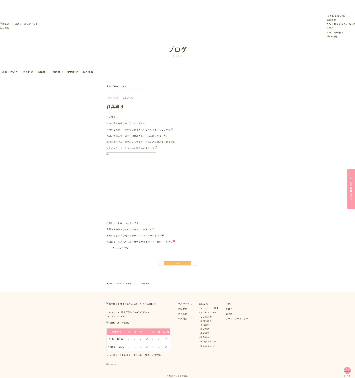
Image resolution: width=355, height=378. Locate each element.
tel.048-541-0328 (336, 16)
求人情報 (87, 71)
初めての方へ (10, 71)
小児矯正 (205, 333)
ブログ (229, 309)
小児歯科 (205, 329)
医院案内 (42, 71)
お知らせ (230, 304)
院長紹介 (27, 71)
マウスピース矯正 (209, 308)
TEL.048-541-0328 (116, 316)
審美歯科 (205, 337)
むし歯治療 (206, 316)
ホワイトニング (208, 312)
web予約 (333, 36)
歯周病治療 (206, 321)
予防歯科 (205, 325)
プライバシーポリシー (237, 318)
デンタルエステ (208, 341)
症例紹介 (72, 71)
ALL (177, 263)
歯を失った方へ (208, 345)
